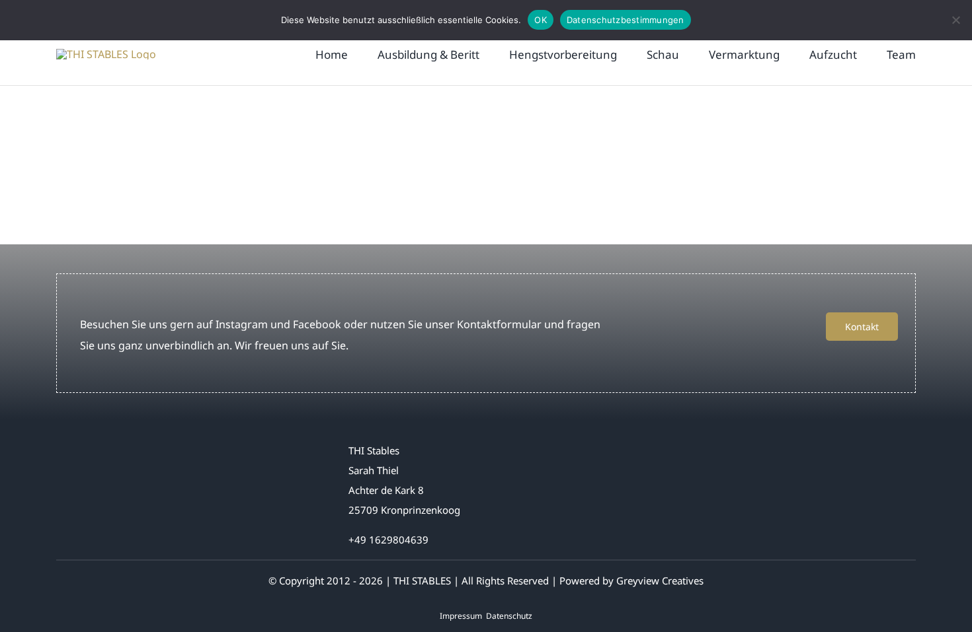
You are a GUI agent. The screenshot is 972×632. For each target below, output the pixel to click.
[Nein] (955, 19)
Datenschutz (509, 615)
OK (540, 20)
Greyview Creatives (660, 580)
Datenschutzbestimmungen (625, 20)
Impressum (461, 615)
